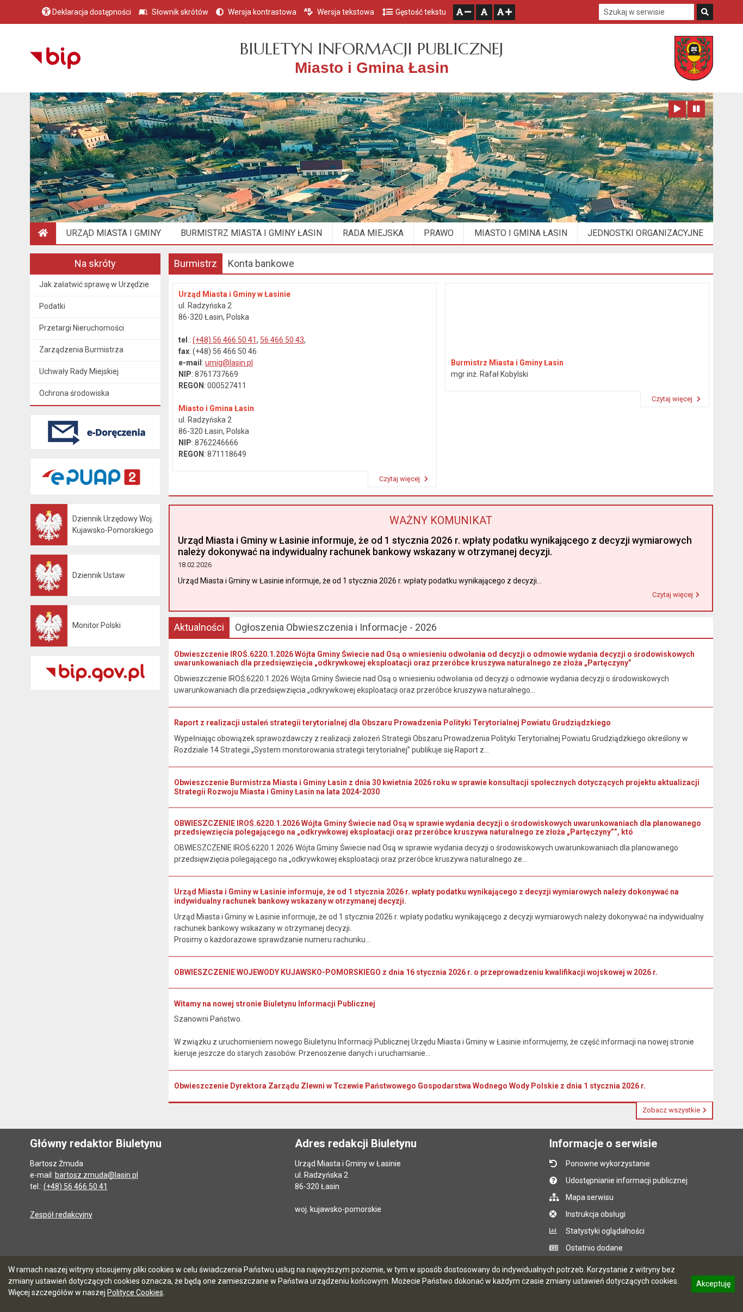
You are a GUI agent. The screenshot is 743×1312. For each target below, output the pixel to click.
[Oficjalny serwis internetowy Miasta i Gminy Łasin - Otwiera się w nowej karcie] (693, 58)
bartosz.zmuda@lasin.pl (96, 1175)
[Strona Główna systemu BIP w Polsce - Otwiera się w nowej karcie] (55, 58)
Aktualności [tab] (199, 627)
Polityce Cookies (135, 1292)
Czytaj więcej (400, 479)
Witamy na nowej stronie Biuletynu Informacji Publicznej (274, 1003)
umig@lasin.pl (229, 362)
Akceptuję (713, 1285)
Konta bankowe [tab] (261, 263)
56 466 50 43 (282, 339)
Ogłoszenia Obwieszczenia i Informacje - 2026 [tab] (336, 627)
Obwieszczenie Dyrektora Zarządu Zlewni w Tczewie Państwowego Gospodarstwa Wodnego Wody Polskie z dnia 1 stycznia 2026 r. (410, 1085)
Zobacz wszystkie (671, 1110)
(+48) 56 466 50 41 (225, 339)
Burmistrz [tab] (195, 263)
